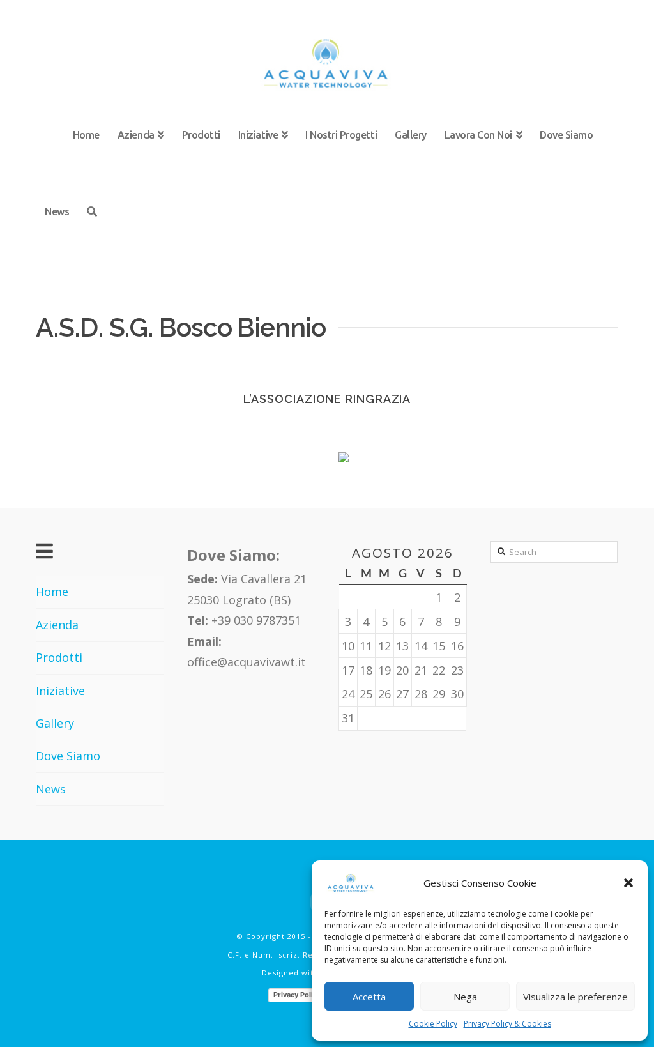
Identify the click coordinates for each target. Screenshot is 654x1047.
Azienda (57, 624)
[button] (628, 882)
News (51, 789)
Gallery (55, 723)
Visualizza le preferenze (575, 996)
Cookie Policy (433, 1023)
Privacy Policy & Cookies (507, 1023)
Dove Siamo (68, 755)
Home (52, 591)
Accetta (369, 996)
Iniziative (60, 690)
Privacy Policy (297, 994)
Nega (465, 996)
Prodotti (59, 657)
